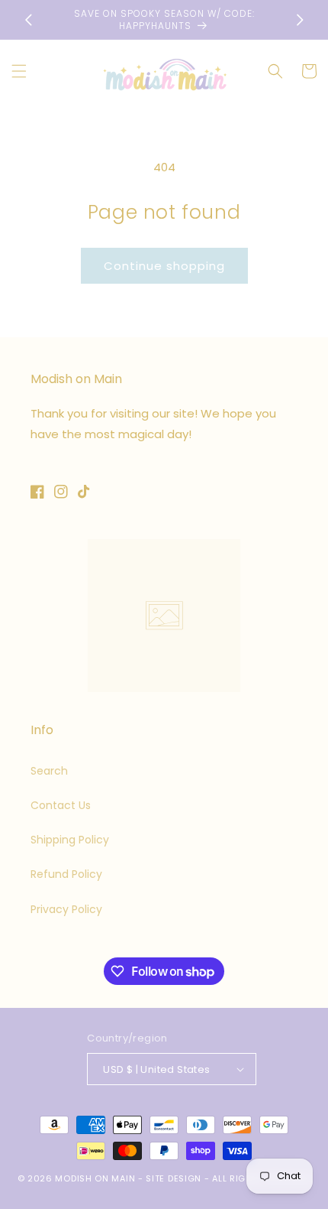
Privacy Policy (66, 909)
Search (49, 770)
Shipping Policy (70, 839)
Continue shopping (164, 266)
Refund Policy (66, 874)
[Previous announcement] (28, 20)
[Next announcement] (300, 20)
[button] (19, 71)
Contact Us (61, 805)
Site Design (173, 1178)
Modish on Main (95, 1178)
